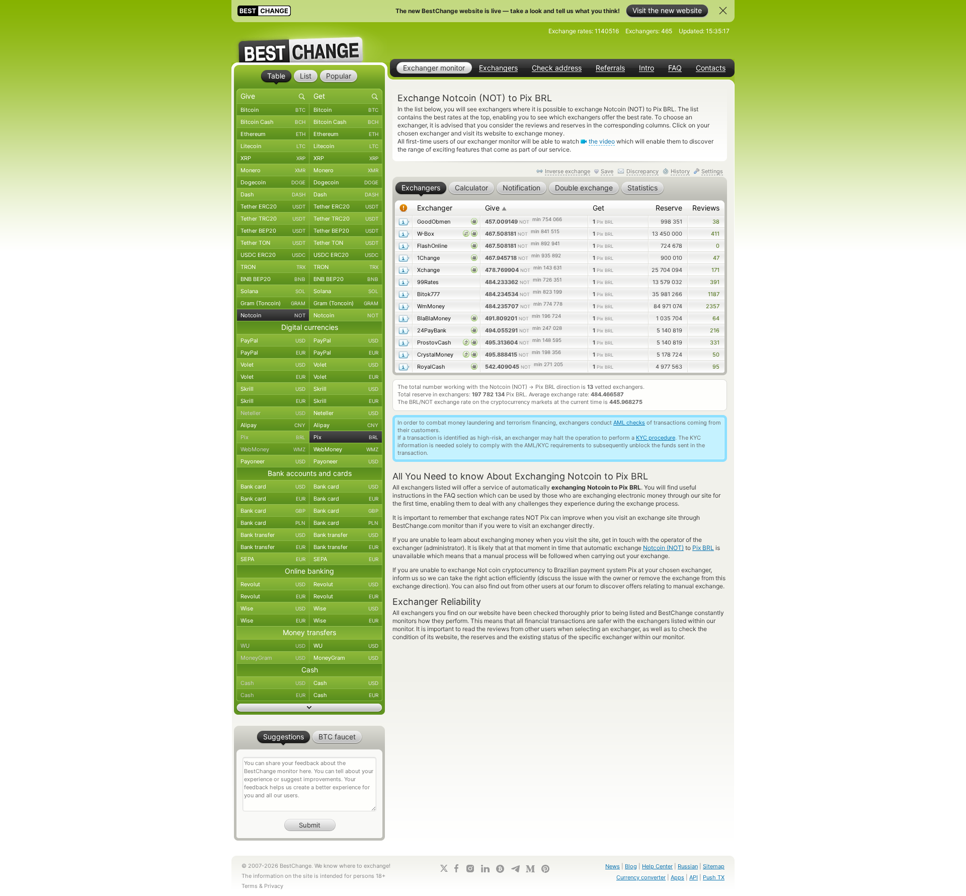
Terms (250, 885)
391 (714, 282)
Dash (272, 194)
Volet (272, 364)
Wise (272, 608)
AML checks (629, 422)
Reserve (669, 207)
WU (272, 645)
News (612, 866)
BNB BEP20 (272, 279)
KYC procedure (655, 437)
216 (714, 330)
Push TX (714, 877)
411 (715, 233)
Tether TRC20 (272, 218)
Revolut (272, 584)
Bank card (272, 486)
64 (715, 318)
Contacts (711, 68)
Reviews (705, 207)
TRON (272, 266)
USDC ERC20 (272, 254)
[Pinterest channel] (545, 869)
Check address (557, 68)
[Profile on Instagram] (469, 868)
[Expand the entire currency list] (309, 707)
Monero (272, 170)
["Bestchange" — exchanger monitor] (309, 42)
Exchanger (434, 207)
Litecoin (272, 146)
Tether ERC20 (272, 206)
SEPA (272, 559)
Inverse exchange (567, 171)
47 (716, 257)
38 (715, 221)
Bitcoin (272, 109)
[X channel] (444, 868)
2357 (712, 306)
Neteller (272, 413)
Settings (712, 171)
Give (496, 207)
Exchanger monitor (434, 67)
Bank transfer (272, 534)
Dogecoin (272, 182)
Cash (272, 682)
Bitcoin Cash (272, 121)
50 (715, 354)
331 (714, 342)
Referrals (610, 68)
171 (715, 269)
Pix (272, 437)
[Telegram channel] (515, 868)
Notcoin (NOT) (663, 548)
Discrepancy (642, 171)
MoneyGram (272, 657)
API (693, 877)
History (680, 171)
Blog (631, 866)
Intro (646, 68)
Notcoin (272, 315)
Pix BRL (703, 548)
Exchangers (498, 68)
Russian (688, 866)
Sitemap (714, 866)
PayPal (272, 340)
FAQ (675, 68)
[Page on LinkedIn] (485, 868)
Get (598, 207)
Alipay (272, 425)
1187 (713, 294)
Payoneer (272, 461)
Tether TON (272, 242)
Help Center (657, 866)
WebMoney (272, 449)
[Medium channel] (530, 868)
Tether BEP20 (272, 230)
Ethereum (272, 133)
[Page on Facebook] (456, 868)
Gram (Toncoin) (272, 303)
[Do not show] (723, 10)
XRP (272, 158)
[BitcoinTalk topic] (500, 869)
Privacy (273, 885)
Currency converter (641, 877)
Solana (272, 291)
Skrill (272, 388)
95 (715, 366)
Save (607, 171)
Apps (677, 877)
